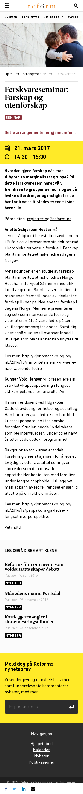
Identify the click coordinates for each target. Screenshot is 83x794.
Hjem (9, 74)
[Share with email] (33, 788)
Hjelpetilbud (53, 18)
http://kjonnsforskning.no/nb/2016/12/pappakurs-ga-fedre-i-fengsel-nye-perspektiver (38, 510)
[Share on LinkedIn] (24, 788)
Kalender (41, 750)
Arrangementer (34, 74)
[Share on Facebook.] (7, 788)
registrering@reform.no (49, 219)
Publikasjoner (42, 762)
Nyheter (11, 18)
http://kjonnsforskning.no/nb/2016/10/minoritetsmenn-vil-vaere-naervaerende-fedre (40, 362)
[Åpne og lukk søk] (76, 5)
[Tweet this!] (14, 788)
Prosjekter (30, 18)
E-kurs (73, 18)
